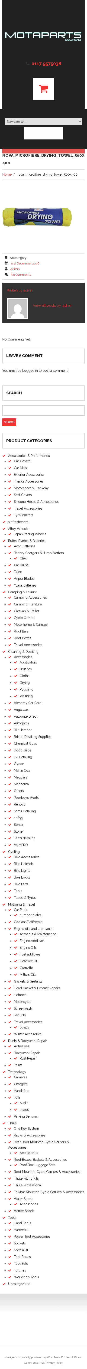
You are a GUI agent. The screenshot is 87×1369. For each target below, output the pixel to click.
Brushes (26, 669)
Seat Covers (23, 495)
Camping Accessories (30, 597)
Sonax (18, 825)
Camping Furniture (28, 604)
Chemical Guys (25, 743)
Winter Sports (24, 1211)
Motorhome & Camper (31, 624)
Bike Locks (22, 877)
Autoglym (21, 723)
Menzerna (21, 784)
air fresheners (18, 522)
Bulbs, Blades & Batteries (26, 541)
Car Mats (20, 468)
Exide (18, 572)
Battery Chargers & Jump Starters (39, 553)
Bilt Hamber (23, 730)
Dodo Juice (22, 750)
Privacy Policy (54, 1362)
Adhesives (21, 1046)
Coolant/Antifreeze (28, 922)
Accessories (23, 657)
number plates (31, 915)
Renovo (20, 804)
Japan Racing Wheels (30, 534)
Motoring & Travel (21, 904)
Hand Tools (22, 1223)
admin (15, 269)
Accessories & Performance (29, 456)
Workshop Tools (26, 1277)
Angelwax (21, 710)
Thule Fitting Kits (26, 1178)
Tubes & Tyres (25, 898)
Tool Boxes (22, 1257)
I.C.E (17, 1097)
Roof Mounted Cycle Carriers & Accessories (47, 1172)
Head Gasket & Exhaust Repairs (37, 988)
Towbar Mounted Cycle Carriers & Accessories (49, 1192)
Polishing (26, 689)
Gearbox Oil (29, 961)
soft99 (18, 818)
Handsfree (21, 1091)
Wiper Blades (24, 578)
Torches (20, 1270)
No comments (21, 274)
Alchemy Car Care (27, 703)
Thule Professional (28, 1185)
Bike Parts (21, 884)
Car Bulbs (21, 565)
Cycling (14, 852)
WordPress (54, 1357)
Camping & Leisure (22, 592)
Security (20, 1015)
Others (19, 791)
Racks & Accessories (29, 1135)
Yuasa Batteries (25, 585)
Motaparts (11, 1357)
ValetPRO (21, 845)
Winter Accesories (28, 1034)
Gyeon (19, 764)
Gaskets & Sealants (28, 981)
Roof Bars (21, 631)
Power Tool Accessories (32, 1236)
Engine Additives (32, 941)
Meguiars (21, 777)
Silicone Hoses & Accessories (36, 502)
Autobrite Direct (25, 716)
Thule (12, 1123)
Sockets (20, 1243)
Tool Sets (21, 1263)
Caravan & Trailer (26, 611)
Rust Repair (28, 1058)
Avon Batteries (24, 546)
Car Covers (22, 461)
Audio (24, 1103)
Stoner (19, 831)
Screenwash (23, 1008)
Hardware (21, 1230)
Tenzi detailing (24, 838)
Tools (18, 891)
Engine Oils (28, 947)
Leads (24, 1110)
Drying (25, 682)
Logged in (30, 370)
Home (7, 174)
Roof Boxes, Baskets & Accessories (40, 1159)
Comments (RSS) (34, 1362)
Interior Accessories (29, 481)
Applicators (28, 662)
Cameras (20, 1077)
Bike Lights (22, 870)
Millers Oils (28, 974)
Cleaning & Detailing (23, 651)
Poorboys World (26, 797)
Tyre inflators (23, 515)
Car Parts (20, 910)
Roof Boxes (22, 638)
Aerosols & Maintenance (38, 934)
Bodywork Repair (27, 1053)
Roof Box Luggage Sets (37, 1165)
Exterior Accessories (29, 474)
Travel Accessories (28, 508)
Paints (18, 1065)
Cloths (24, 676)
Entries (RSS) (69, 1357)
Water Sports (23, 1199)
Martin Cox (22, 770)
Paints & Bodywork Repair (27, 1041)
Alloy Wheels (18, 529)
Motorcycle (22, 1002)
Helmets (20, 995)
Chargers (21, 1084)
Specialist (21, 1250)
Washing (26, 696)
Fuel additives (30, 954)
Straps (24, 1027)
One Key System (26, 1128)
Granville (26, 968)
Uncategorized (19, 1284)
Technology (17, 1072)
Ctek (23, 558)
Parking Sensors (26, 1116)
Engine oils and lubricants (33, 929)
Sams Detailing (25, 811)
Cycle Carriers (24, 618)
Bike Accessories (26, 857)
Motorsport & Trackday (31, 488)
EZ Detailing (23, 757)
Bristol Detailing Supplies (32, 737)
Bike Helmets (24, 864)
